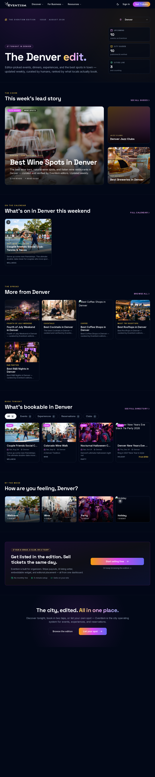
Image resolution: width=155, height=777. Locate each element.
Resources (73, 4)
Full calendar (139, 212)
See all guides (139, 100)
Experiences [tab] (46, 416)
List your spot (90, 631)
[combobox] (136, 19)
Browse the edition (63, 631)
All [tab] (10, 416)
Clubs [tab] (90, 416)
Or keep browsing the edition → (117, 568)
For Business (54, 4)
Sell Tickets (141, 4)
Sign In (126, 4)
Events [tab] (25, 416)
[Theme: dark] (117, 4)
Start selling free (115, 561)
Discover (36, 4)
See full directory (136, 409)
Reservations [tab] (70, 416)
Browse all (141, 294)
